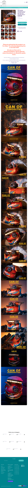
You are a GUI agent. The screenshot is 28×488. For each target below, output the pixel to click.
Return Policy (2, 468)
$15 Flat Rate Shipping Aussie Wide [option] (7, 7)
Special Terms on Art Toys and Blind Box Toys (3, 470)
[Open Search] (1, 6)
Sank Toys (19, 17)
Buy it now (22, 24)
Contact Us (2, 473)
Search (2, 466)
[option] (8, 17)
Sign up (21, 460)
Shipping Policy (3, 467)
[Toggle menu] (1, 2)
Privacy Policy (2, 472)
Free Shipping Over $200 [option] (20, 7)
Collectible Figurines (20, 18)
